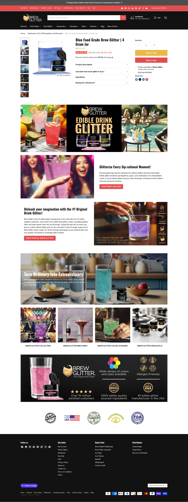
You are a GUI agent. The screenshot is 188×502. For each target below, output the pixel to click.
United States (137, 447)
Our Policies (99, 456)
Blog (102, 26)
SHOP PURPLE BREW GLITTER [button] (40, 238)
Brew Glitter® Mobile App (104, 447)
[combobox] (83, 17)
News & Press (112, 26)
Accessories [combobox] (61, 26)
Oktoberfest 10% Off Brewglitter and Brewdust (45, 33)
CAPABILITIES (68, 8)
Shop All (29, 492)
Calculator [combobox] (74, 26)
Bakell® (98, 459)
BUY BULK (57, 8)
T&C (93, 8)
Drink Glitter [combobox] (34, 26)
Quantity (138, 40)
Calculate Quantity (59, 492)
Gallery (86, 492)
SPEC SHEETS (80, 8)
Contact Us (62, 469)
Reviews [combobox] (93, 26)
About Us (61, 465)
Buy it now (151, 60)
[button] (165, 17)
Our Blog (98, 453)
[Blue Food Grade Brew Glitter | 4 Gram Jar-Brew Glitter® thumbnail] (24, 42)
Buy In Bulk (38, 492)
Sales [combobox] (84, 26)
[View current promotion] (94, 3)
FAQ (88, 8)
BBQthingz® (99, 462)
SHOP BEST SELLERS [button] (111, 186)
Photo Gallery (63, 450)
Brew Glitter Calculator (103, 450)
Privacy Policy (63, 462)
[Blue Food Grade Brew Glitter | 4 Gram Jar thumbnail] (24, 69)
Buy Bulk (61, 456)
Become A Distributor (139, 453)
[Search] (123, 17)
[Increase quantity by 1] (154, 45)
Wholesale (61, 453)
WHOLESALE (34, 8)
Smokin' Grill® (100, 465)
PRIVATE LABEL (46, 8)
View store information (145, 72)
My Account (62, 447)
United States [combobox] (159, 8)
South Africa (136, 450)
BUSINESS (24, 8)
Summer (24, 26)
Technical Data (77, 492)
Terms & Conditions (65, 472)
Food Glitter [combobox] (48, 26)
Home (23, 33)
